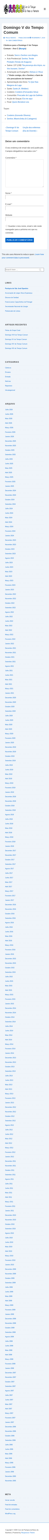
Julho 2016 (9, 927)
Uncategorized (10, 390)
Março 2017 (9, 891)
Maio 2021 (8, 680)
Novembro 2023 (10, 544)
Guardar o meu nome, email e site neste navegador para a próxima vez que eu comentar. (23, 229)
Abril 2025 (8, 472)
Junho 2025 (9, 463)
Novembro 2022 (10, 598)
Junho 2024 (9, 513)
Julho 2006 (9, 1445)
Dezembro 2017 (10, 850)
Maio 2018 (8, 828)
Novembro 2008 (10, 1323)
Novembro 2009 (10, 1274)
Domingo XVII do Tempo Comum (16, 335)
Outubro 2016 (9, 914)
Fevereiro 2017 (10, 896)
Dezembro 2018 (10, 796)
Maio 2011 (8, 1193)
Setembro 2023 (10, 554)
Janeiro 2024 (9, 536)
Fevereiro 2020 (10, 738)
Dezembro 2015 (10, 959)
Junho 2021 (9, 675)
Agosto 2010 (9, 1233)
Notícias (8, 381)
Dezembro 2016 (10, 904)
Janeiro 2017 (9, 900)
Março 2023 (9, 580)
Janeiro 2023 (9, 590)
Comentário (10, 158)
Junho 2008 (9, 1346)
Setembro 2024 (10, 504)
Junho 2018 (9, 824)
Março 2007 (9, 1413)
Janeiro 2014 (9, 1053)
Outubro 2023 (9, 549)
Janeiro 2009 (9, 1314)
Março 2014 (9, 1044)
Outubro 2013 (9, 1067)
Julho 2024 (9, 508)
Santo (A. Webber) (20, 89)
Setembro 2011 (10, 1175)
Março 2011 (9, 1202)
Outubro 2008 (9, 1328)
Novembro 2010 (10, 1220)
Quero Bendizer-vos (20, 102)
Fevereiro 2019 (10, 788)
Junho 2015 (9, 981)
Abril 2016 (8, 941)
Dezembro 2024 (10, 490)
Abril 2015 (8, 990)
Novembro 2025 (10, 445)
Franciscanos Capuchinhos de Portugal (18, 302)
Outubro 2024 (9, 499)
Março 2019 (9, 783)
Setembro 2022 (10, 608)
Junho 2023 (9, 567)
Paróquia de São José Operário (16, 288)
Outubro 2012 (9, 1116)
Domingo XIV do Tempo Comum (16, 344)
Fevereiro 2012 (10, 1152)
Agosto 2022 (9, 612)
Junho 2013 (9, 1080)
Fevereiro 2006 (10, 1467)
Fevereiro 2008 (10, 1364)
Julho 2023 (9, 562)
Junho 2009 (9, 1292)
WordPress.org (10, 1513)
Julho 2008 (9, 1341)
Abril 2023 (8, 576)
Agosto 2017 (9, 868)
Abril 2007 (8, 1409)
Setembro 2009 (10, 1283)
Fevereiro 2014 (10, 1049)
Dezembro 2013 (10, 1058)
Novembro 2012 (10, 1112)
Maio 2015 (8, 986)
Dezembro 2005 (10, 1476)
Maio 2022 (8, 626)
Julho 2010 (9, 1238)
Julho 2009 (9, 1287)
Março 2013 (9, 1094)
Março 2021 (9, 688)
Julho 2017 (9, 873)
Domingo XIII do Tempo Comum (16, 348)
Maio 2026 (8, 418)
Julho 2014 (9, 1026)
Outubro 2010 (9, 1224)
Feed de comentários (12, 1509)
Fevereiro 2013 (10, 1098)
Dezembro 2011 (10, 1161)
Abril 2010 (8, 1251)
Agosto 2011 (9, 1179)
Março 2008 (9, 1359)
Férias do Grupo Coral (12, 330)
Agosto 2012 (9, 1125)
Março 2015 (9, 995)
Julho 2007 (9, 1395)
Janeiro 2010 (9, 1265)
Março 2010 (9, 1256)
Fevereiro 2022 (10, 639)
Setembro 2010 (10, 1229)
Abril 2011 (8, 1197)
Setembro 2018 (10, 810)
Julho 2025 (9, 459)
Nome (7, 193)
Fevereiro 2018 (10, 842)
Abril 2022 (8, 630)
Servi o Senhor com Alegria (26, 55)
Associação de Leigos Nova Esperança (18, 293)
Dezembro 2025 (10, 441)
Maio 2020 (8, 724)
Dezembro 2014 (10, 1008)
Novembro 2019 (10, 752)
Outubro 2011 (9, 1170)
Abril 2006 (8, 1458)
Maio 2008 (8, 1350)
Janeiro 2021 (9, 693)
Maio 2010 (8, 1247)
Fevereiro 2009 (10, 1310)
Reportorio (8, 386)
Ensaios (8, 372)
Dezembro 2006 (10, 1427)
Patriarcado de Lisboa (12, 311)
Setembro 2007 (10, 1386)
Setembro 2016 (10, 918)
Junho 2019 (9, 770)
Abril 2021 (8, 684)
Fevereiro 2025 (10, 481)
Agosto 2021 (9, 666)
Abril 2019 (8, 778)
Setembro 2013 (10, 1071)
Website (8, 215)
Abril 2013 (8, 1089)
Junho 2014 (9, 1031)
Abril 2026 (8, 423)
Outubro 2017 (9, 860)
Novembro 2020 (10, 702)
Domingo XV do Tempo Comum (16, 339)
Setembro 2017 (10, 864)
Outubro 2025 (9, 450)
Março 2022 (9, 634)
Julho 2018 (9, 819)
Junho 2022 (9, 621)
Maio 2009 (8, 1296)
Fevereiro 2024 (10, 531)
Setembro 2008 (10, 1332)
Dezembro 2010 (10, 1215)
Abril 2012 (8, 1143)
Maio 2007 (8, 1404)
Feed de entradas (11, 1505)
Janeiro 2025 (9, 486)
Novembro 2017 (10, 855)
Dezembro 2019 (10, 747)
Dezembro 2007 (10, 1373)
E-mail (8, 204)
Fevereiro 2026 (10, 432)
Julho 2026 (9, 409)
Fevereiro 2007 (10, 1418)
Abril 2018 (8, 832)
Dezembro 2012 (10, 1107)
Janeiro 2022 (9, 644)
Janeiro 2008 (9, 1368)
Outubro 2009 (9, 1278)
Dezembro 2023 (10, 540)
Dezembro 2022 (10, 594)
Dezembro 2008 (10, 1319)
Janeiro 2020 (9, 742)
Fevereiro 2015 (10, 999)
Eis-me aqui (27, 99)
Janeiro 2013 (9, 1103)
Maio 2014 (8, 1035)
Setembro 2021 (10, 662)
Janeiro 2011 (9, 1211)
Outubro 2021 (9, 657)
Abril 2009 (8, 1301)
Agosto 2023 (9, 558)
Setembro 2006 (10, 1440)
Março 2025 (9, 477)
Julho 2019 (9, 765)
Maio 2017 (8, 882)
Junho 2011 (9, 1188)
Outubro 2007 (9, 1382)
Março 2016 (9, 945)
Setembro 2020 (10, 711)
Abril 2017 (8, 886)
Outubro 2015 (9, 968)
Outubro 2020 (9, 706)
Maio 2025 (8, 468)
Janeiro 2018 (9, 846)
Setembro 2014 (10, 1022)
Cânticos (8, 368)
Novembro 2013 (10, 1062)
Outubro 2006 (9, 1436)
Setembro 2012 (10, 1121)
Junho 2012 (9, 1134)
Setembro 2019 (10, 760)
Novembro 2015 (10, 963)
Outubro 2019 (9, 756)
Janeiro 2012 (9, 1157)
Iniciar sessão (10, 1500)
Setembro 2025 (10, 454)
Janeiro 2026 (9, 436)
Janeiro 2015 (9, 1004)
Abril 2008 (8, 1355)
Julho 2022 (9, 616)
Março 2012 (9, 1148)
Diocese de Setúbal (12, 297)
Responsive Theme (28, 1533)
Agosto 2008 (9, 1337)
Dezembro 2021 (10, 648)
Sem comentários (15, 40)
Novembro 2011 (10, 1166)
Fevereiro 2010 (10, 1260)
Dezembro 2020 (10, 698)
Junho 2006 (9, 1449)
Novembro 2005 (10, 1481)
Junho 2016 (9, 932)
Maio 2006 (8, 1454)
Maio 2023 (8, 572)
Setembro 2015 (10, 972)
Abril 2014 (8, 1040)
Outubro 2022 (9, 603)
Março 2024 (9, 526)
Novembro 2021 (10, 652)
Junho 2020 (9, 720)
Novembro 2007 (10, 1377)
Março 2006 (9, 1463)
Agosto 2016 (9, 922)
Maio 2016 (8, 936)
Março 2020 (9, 734)
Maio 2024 (8, 517)
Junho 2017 (9, 878)
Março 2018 (9, 837)
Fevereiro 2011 (10, 1206)
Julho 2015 (9, 977)
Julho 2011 (8, 1184)
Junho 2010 (9, 1242)
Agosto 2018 (9, 814)
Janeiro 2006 (9, 1472)
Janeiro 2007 (9, 1422)
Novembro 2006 (10, 1431)
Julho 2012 (9, 1130)
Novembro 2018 (10, 801)
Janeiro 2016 (9, 954)
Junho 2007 (9, 1400)
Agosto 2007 (9, 1391)
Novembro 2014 (10, 1013)
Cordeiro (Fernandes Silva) (26, 92)
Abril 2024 (8, 522)
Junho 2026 (9, 414)
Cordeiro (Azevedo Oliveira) (18, 115)
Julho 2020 (9, 716)
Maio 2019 (8, 774)
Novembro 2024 (10, 495)
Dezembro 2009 (10, 1269)
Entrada (7, 377)
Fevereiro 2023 (10, 585)
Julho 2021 (9, 670)
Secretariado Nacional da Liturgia (16, 306)
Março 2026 (9, 427)
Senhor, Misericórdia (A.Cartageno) (22, 119)
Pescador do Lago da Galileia (29, 95)
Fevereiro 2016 (10, 950)
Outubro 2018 (9, 806)
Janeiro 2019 (9, 792)
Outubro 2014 (9, 1017)
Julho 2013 (9, 1076)
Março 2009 (9, 1305)
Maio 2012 (8, 1139)
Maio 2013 (8, 1085)
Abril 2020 (8, 729)
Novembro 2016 (10, 909)
